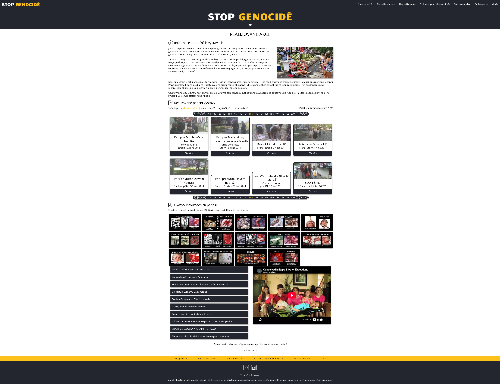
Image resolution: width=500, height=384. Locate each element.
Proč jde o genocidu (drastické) (435, 4)
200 (293, 113)
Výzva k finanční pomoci (250, 375)
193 (256, 113)
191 (245, 113)
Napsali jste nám (407, 4)
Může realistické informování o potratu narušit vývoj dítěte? (202, 321)
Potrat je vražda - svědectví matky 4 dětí (192, 313)
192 (251, 113)
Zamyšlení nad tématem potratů (188, 306)
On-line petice (481, 4)
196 (272, 113)
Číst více (189, 153)
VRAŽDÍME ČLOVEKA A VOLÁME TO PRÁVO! (194, 328)
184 (209, 113)
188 (230, 113)
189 (235, 113)
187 (225, 113)
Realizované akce (462, 4)
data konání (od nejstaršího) (215, 108)
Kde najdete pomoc (385, 4)
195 (267, 113)
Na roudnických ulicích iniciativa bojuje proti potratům (200, 336)
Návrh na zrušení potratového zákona (191, 269)
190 (240, 113)
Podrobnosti (250, 350)
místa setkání (241, 108)
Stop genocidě (365, 4)
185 (214, 113)
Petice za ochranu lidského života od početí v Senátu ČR (200, 284)
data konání (190, 108)
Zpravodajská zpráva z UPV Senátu (190, 276)
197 (277, 113)
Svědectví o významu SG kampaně (189, 291)
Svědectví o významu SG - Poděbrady (191, 299)
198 (282, 113)
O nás (495, 4)
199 (287, 113)
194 (261, 113)
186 (219, 113)
